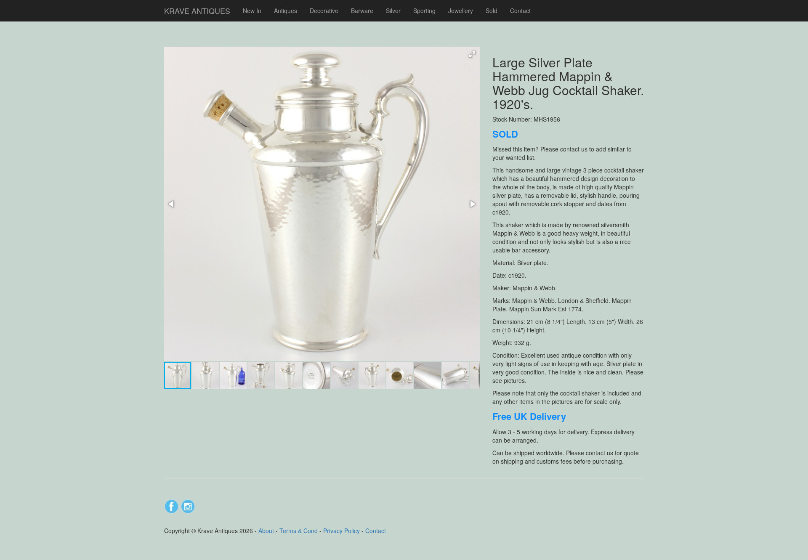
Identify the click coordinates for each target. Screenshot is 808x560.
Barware (362, 10)
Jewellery (460, 10)
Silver (393, 10)
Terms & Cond (298, 530)
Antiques (285, 10)
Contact (520, 10)
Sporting (424, 10)
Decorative (324, 10)
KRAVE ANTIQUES (197, 10)
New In (252, 10)
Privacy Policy (341, 530)
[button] (472, 54)
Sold (491, 10)
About (266, 530)
